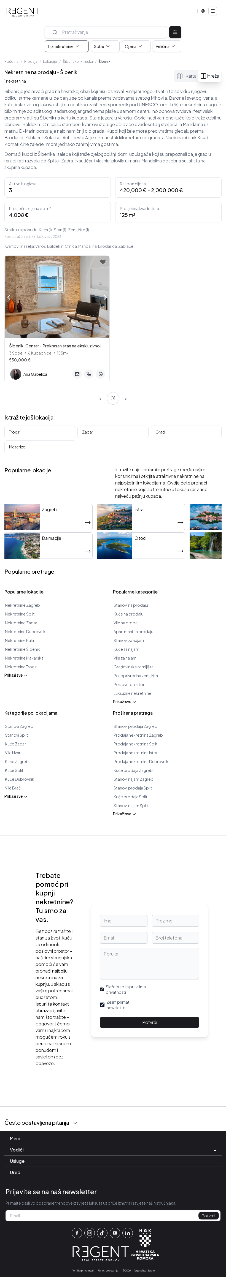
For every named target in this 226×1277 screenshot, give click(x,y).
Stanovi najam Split (131, 805)
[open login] (102, 261)
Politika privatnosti (83, 1270)
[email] (77, 374)
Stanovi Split (16, 735)
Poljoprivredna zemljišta (136, 675)
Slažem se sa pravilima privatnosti (126, 989)
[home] (23, 12)
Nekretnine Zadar (21, 622)
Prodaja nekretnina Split (136, 743)
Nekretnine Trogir (21, 666)
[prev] (9, 296)
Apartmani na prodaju (133, 631)
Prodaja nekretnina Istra (135, 752)
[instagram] (89, 1233)
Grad (160, 431)
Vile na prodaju (127, 622)
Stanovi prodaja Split (133, 787)
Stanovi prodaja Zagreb (135, 726)
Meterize (17, 446)
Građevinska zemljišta (134, 666)
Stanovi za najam (129, 640)
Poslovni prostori (129, 684)
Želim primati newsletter (118, 1005)
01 (113, 398)
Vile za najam (125, 657)
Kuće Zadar (15, 743)
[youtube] (115, 1233)
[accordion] (75, 1123)
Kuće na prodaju (128, 613)
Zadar (87, 431)
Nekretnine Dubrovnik (25, 631)
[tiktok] (102, 1233)
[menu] (212, 11)
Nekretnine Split (20, 613)
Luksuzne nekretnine (132, 693)
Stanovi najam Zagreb (134, 779)
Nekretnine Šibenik (22, 649)
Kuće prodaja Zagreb (133, 770)
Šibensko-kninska (78, 61)
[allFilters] (175, 32)
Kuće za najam (126, 649)
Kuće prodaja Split (130, 796)
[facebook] (77, 1233)
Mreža (213, 76)
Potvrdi (149, 1022)
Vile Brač (13, 787)
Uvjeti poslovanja (108, 1270)
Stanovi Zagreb (19, 726)
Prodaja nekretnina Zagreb (138, 735)
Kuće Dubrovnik (19, 779)
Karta (191, 76)
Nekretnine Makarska (24, 657)
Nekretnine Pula (19, 640)
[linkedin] (127, 1233)
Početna (11, 61)
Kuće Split (14, 770)
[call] (88, 374)
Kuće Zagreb (17, 761)
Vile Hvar (12, 752)
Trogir (14, 431)
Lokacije (50, 61)
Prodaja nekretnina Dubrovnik (141, 761)
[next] (105, 298)
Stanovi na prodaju (131, 605)
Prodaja (30, 61)
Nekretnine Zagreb (22, 605)
